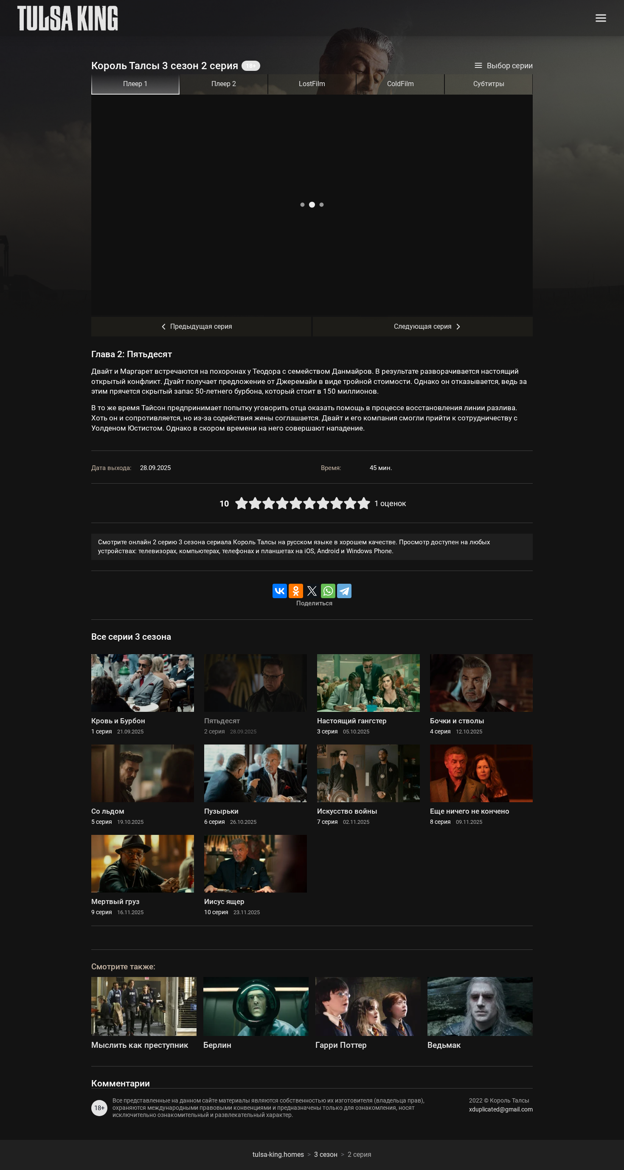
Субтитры (488, 84)
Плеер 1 (135, 84)
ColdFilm (400, 84)
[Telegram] (344, 591)
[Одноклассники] (296, 591)
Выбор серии (510, 66)
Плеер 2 (223, 84)
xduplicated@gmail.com (501, 1109)
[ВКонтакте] (280, 591)
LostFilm (312, 84)
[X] (312, 591)
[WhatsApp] (328, 591)
